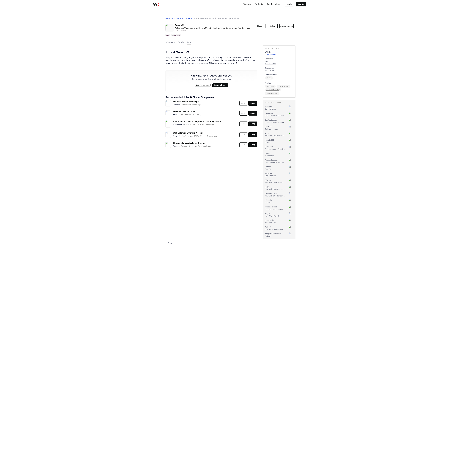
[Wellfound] (156, 4)
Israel (267, 61)
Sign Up (301, 4)
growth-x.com (270, 54)
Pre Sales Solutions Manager (186, 102)
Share (259, 26)
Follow (273, 26)
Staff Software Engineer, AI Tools (188, 133)
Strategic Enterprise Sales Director (189, 143)
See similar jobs (202, 85)
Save (243, 103)
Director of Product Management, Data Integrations (197, 121)
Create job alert (286, 26)
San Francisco (270, 64)
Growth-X (189, 18)
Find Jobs (259, 4)
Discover (247, 4)
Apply (252, 103)
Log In (289, 4)
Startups (179, 18)
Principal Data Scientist (184, 112)
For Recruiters (273, 4)
